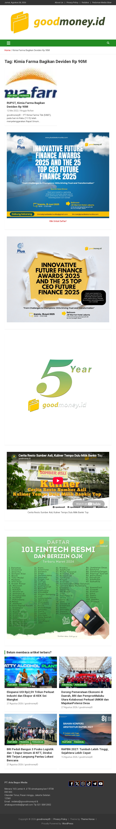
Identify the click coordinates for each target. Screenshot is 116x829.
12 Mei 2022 (12, 110)
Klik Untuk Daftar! (58, 221)
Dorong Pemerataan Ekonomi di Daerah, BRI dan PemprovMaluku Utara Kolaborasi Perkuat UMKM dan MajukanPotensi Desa (85, 697)
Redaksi (85, 2)
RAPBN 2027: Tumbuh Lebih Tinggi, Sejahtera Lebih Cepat (84, 751)
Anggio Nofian (27, 110)
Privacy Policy (72, 2)
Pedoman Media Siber (101, 2)
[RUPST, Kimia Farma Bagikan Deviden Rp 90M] (30, 83)
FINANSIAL (24, 96)
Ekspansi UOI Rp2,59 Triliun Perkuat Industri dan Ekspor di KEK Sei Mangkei (30, 695)
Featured (12, 96)
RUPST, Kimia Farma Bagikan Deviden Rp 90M (26, 104)
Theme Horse (88, 819)
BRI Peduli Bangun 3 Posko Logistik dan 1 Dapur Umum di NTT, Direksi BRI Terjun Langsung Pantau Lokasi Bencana (30, 754)
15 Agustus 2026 (69, 757)
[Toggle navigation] (9, 43)
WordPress (67, 823)
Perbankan (80, 685)
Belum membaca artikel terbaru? (29, 652)
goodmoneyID (31, 703)
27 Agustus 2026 (15, 703)
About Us (59, 2)
